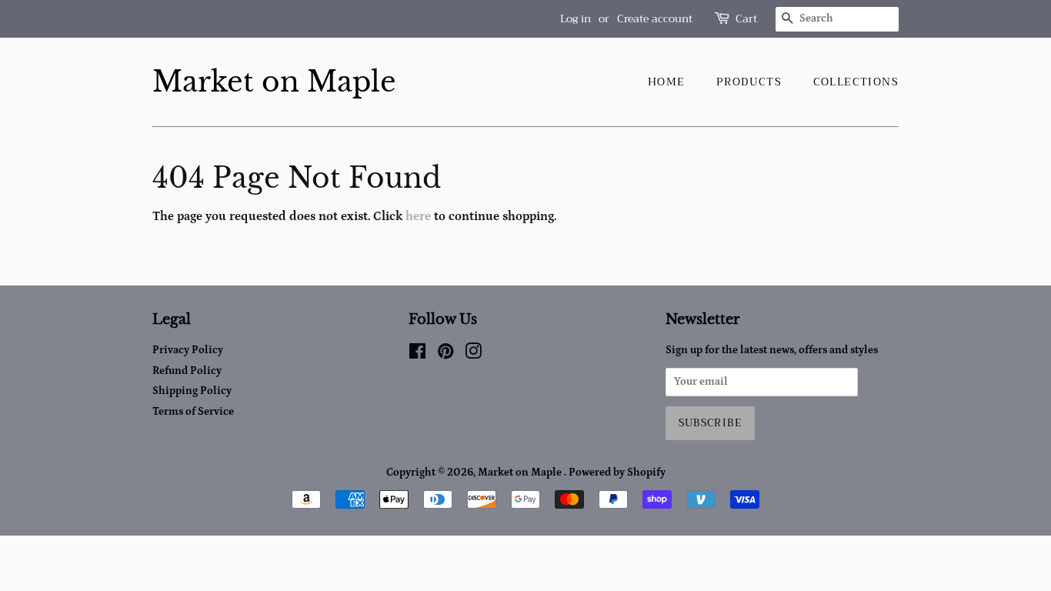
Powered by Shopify (617, 472)
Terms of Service (193, 412)
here (418, 216)
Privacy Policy (187, 350)
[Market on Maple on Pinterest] (445, 355)
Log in (575, 18)
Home (667, 81)
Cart (746, 19)
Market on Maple (274, 81)
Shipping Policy (192, 391)
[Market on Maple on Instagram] (473, 355)
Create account (654, 18)
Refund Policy (187, 371)
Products (749, 81)
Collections (856, 81)
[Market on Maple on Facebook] (417, 355)
